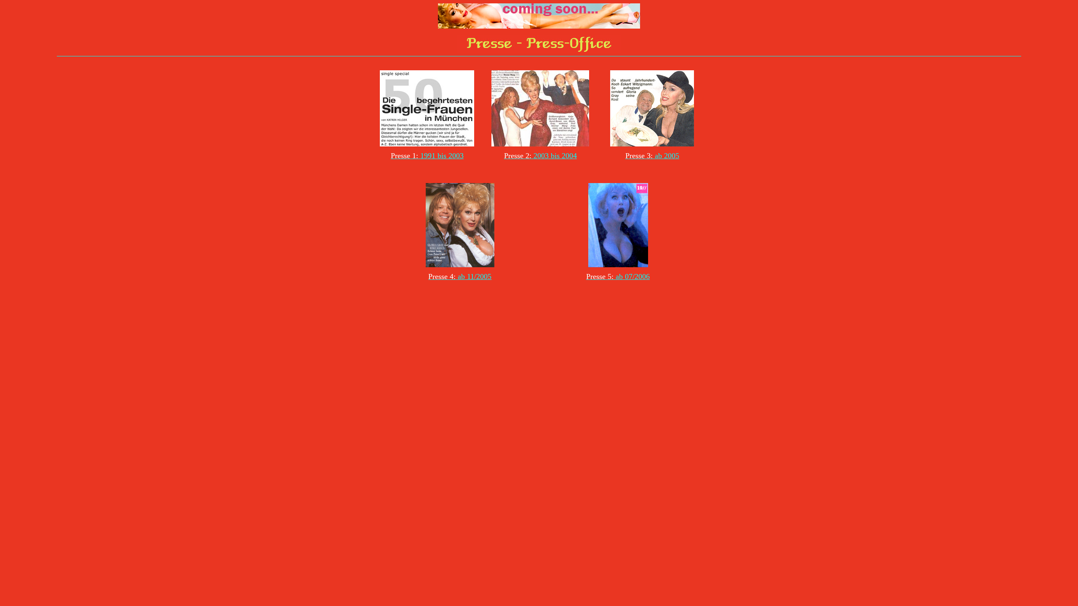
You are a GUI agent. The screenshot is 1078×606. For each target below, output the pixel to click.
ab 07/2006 (633, 276)
